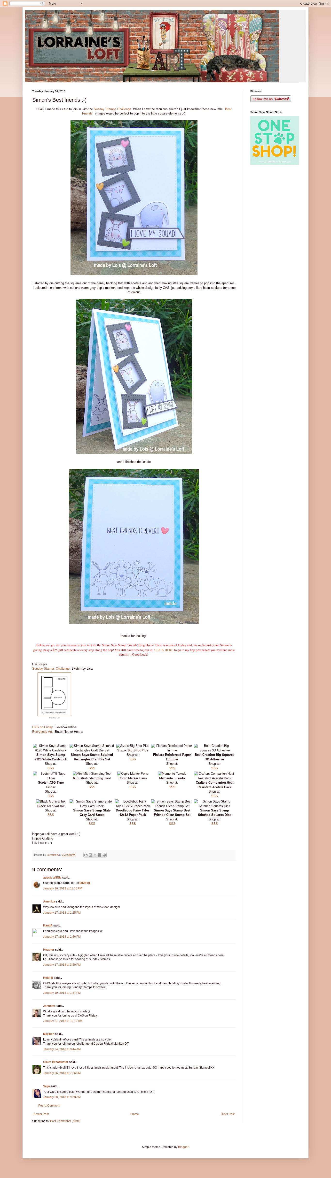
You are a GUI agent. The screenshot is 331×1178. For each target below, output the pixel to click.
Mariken (48, 1034)
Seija (46, 1086)
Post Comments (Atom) (65, 1121)
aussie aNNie (52, 877)
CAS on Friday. (43, 727)
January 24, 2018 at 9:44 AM (62, 1049)
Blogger (183, 1147)
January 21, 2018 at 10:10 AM (62, 1021)
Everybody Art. (43, 732)
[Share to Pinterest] (104, 855)
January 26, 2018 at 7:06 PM (62, 1073)
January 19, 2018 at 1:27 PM (62, 992)
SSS (50, 768)
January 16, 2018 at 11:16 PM (62, 888)
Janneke (49, 1006)
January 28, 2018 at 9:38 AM (62, 1097)
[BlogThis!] (90, 855)
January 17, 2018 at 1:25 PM (62, 912)
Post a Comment (49, 1105)
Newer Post (41, 1114)
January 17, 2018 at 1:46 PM (62, 936)
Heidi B (48, 977)
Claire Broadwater (55, 1062)
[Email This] (85, 855)
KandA (48, 925)
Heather (48, 949)
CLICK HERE (164, 650)
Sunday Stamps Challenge (112, 109)
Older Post (228, 1114)
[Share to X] (95, 855)
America (49, 901)
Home (135, 1114)
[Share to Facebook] (99, 855)
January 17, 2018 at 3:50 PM (62, 964)
